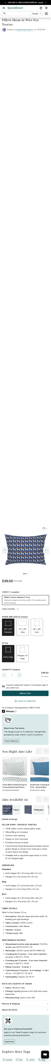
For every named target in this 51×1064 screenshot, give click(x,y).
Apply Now (9, 1042)
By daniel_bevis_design (37, 790)
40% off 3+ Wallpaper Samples (22, 2)
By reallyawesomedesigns (10, 790)
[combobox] (37, 13)
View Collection (11, 741)
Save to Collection (25, 701)
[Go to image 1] (24, 573)
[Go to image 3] (26, 573)
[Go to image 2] (25, 573)
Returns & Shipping (25, 1003)
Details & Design (25, 819)
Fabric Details (10, 608)
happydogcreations (24, 29)
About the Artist (25, 1009)
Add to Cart (25, 693)
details (40, 2)
